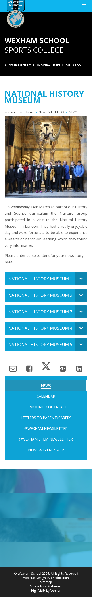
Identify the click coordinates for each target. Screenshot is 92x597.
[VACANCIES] (46, 554)
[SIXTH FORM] (46, 505)
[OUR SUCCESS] (46, 530)
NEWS (73, 112)
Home (29, 112)
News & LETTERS (51, 112)
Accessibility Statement (46, 586)
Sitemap (46, 582)
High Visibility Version (46, 590)
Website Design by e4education (46, 578)
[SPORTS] (46, 481)
